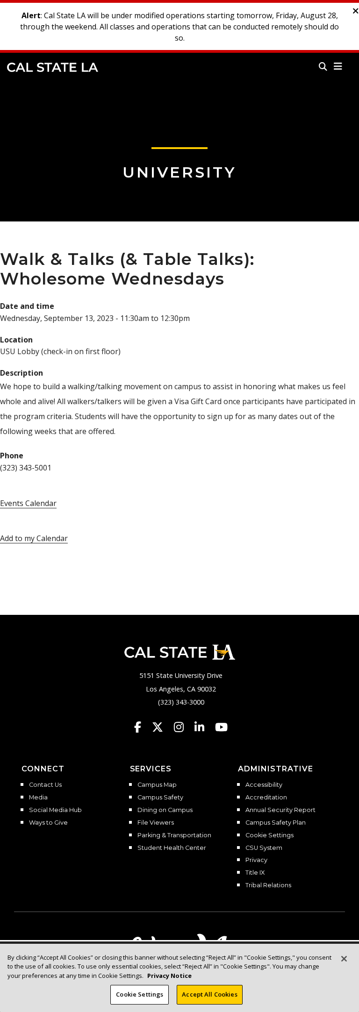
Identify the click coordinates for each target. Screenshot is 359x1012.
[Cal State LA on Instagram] (183, 727)
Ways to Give (48, 823)
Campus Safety (160, 797)
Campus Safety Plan (275, 823)
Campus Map (157, 785)
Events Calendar (28, 503)
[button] (338, 66)
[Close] (344, 958)
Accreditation (266, 797)
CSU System (263, 848)
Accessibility (263, 785)
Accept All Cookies (209, 994)
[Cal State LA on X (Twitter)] (162, 727)
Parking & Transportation (174, 835)
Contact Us (45, 785)
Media (38, 797)
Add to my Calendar (34, 538)
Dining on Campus (165, 810)
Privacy (256, 860)
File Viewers (155, 823)
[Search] (323, 66)
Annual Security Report (280, 810)
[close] (355, 11)
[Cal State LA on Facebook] (142, 727)
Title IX (255, 872)
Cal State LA (52, 67)
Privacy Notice (169, 975)
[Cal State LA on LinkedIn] (203, 727)
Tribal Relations (268, 885)
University (179, 172)
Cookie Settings (269, 835)
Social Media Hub (55, 810)
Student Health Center (171, 848)
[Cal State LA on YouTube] (221, 727)
